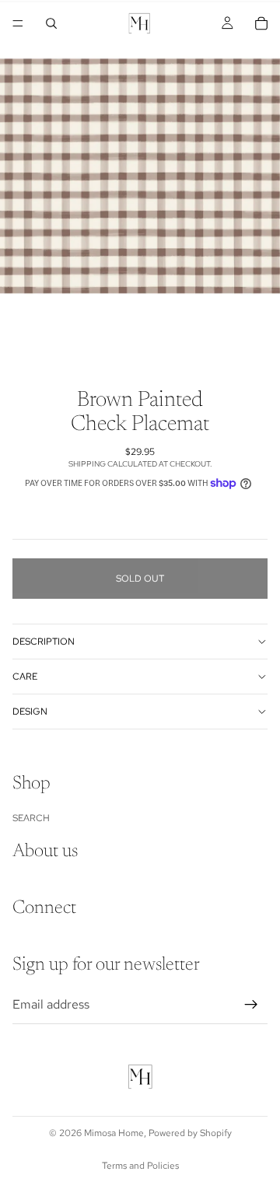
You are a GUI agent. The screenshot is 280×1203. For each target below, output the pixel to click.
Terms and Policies (140, 1165)
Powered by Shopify (190, 1133)
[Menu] (18, 23)
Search (31, 817)
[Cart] (261, 23)
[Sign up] (251, 1004)
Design (29, 711)
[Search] (51, 23)
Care (24, 676)
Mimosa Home (114, 1133)
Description (43, 641)
